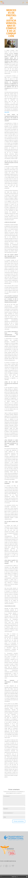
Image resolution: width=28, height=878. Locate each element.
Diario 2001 (7, 112)
